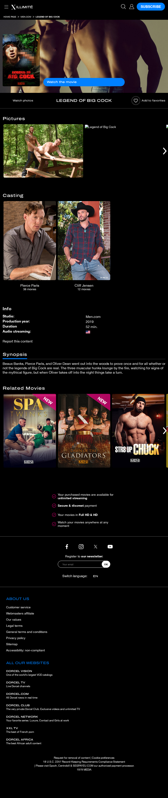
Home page (10, 16)
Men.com (26, 16)
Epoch (53, 765)
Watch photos (23, 100)
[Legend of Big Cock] (21, 60)
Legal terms (14, 625)
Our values (13, 619)
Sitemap (12, 644)
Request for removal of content (72, 757)
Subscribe (151, 6)
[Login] (132, 6)
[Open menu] (5, 4)
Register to (84, 556)
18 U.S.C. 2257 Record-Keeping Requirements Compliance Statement (84, 761)
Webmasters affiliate (20, 613)
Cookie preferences (103, 757)
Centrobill (64, 765)
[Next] (165, 151)
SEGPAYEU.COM (83, 765)
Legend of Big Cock (48, 16)
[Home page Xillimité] (22, 6)
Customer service (18, 607)
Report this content (18, 341)
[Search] (123, 6)
